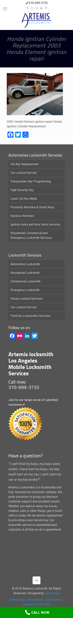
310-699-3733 (38, 3)
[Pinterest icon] (46, 8)
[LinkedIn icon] (41, 8)
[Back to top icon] (36, 580)
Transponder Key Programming (30, 181)
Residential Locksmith (25, 273)
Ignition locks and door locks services (35, 224)
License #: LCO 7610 (36, 604)
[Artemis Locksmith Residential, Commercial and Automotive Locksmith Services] (36, 20)
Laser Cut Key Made (23, 198)
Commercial (53, 600)
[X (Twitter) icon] (32, 8)
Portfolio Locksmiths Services (30, 316)
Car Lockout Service (23, 173)
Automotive (17, 600)
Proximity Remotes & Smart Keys (32, 207)
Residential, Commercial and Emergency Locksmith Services (31, 235)
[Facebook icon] (27, 8)
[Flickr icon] (36, 8)
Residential (35, 600)
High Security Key (22, 190)
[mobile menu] (5, 9)
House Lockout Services (26, 298)
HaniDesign (52, 593)
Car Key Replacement (24, 164)
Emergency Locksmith (24, 290)
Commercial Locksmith (25, 281)
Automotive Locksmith (25, 264)
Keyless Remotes (22, 216)
